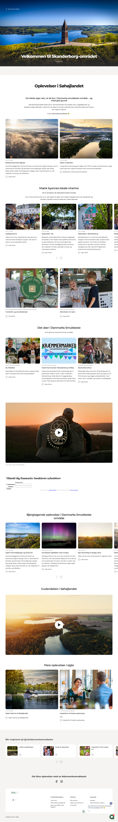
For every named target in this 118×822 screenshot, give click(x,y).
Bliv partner (74, 800)
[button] (32, 169)
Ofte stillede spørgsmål (58, 803)
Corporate (73, 805)
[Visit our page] (61, 781)
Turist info (54, 800)
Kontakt (92, 800)
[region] (59, 433)
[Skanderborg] (15, 793)
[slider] (59, 457)
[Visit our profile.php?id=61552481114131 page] (56, 781)
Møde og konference (76, 803)
